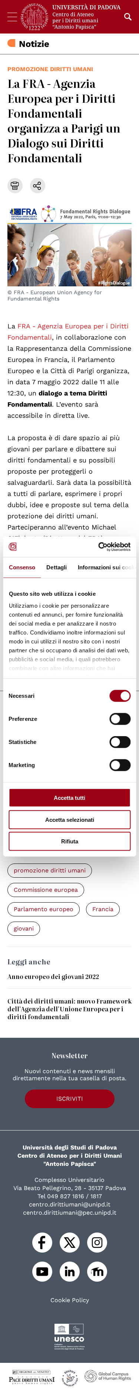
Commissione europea (46, 889)
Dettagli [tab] (56, 567)
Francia (102, 909)
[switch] (119, 719)
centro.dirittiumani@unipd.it (69, 1204)
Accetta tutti (69, 798)
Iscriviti (69, 1098)
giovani (24, 928)
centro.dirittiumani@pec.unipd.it (69, 1212)
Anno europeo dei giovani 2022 (53, 976)
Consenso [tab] (22, 567)
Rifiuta (69, 841)
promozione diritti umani (50, 69)
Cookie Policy (69, 1300)
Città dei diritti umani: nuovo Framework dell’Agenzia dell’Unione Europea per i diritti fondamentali (69, 1008)
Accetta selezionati (69, 819)
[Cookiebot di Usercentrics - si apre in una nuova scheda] (98, 546)
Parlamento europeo (43, 909)
